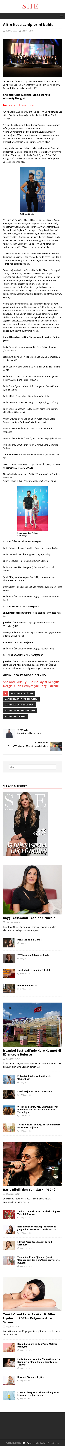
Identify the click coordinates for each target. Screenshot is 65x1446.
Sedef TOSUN (28, 30)
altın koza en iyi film (22, 693)
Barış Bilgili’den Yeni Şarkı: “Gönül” (30, 1189)
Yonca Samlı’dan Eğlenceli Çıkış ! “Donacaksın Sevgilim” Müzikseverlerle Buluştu (38, 1260)
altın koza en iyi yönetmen (19, 704)
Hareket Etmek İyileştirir (30, 1377)
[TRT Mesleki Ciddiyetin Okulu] (9, 960)
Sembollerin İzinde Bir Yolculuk (34, 970)
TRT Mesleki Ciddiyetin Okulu (33, 955)
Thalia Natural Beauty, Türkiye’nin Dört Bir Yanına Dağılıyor (38, 1126)
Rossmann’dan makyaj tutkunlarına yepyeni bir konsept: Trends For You (36, 1228)
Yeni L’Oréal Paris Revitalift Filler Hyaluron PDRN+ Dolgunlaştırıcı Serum (29, 1318)
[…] (40, 930)
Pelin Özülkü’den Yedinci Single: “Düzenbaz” (34, 1077)
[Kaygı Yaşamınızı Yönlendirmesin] (32, 912)
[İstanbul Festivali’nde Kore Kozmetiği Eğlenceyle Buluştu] (32, 1045)
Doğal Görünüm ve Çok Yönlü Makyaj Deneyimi (37, 1345)
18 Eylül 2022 (11, 30)
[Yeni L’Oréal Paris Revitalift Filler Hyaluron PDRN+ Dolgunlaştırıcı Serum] (32, 1309)
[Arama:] (32, 767)
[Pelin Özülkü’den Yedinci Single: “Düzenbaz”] (9, 1082)
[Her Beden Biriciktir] (9, 991)
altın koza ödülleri (15, 716)
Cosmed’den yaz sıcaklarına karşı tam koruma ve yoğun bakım (38, 1394)
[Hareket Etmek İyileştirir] (9, 1383)
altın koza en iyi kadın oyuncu (21, 699)
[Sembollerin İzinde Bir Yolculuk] (9, 976)
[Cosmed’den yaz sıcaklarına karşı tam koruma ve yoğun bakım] (9, 1398)
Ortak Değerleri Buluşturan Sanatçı (36, 1091)
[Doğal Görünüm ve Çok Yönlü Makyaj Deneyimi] (9, 1350)
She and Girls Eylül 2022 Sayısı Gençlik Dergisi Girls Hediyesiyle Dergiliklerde (31, 684)
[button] (60, 16)
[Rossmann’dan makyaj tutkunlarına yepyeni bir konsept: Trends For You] (9, 1232)
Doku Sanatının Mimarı (29, 939)
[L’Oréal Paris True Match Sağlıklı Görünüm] (9, 1248)
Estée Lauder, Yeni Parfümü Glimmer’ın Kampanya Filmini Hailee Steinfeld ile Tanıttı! (38, 1362)
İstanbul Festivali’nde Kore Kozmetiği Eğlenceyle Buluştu (32, 1052)
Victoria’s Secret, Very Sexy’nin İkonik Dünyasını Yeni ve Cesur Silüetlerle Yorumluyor (37, 1109)
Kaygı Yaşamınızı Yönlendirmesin (29, 918)
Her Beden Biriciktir (27, 985)
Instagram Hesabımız (19, 105)
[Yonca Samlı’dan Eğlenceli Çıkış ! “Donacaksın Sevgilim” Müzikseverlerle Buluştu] (9, 1263)
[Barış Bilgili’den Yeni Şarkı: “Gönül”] (32, 1184)
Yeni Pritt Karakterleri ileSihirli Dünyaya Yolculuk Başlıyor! (38, 1212)
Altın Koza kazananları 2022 (20, 710)
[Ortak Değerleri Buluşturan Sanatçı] (9, 1097)
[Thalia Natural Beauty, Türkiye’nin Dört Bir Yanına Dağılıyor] (9, 1130)
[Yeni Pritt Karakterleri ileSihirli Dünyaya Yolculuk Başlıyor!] (9, 1217)
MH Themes (28, 1443)
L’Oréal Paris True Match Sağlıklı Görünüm (34, 1243)
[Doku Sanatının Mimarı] (9, 945)
